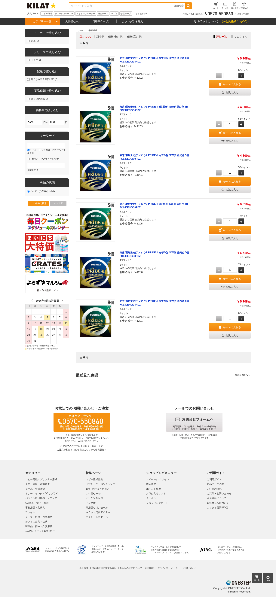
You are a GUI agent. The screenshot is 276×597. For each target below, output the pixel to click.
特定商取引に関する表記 (104, 568)
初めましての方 (215, 484)
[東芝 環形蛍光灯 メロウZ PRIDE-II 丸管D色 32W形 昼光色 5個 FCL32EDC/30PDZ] (95, 173)
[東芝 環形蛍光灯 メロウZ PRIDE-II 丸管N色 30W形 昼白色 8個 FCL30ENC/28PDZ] (95, 319)
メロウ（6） (37, 60)
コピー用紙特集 (94, 479)
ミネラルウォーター (85, 13)
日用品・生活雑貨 (35, 488)
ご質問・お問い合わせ (219, 493)
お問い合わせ (190, 568)
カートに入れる (231, 84)
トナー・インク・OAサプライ (41, 493)
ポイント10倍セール (97, 517)
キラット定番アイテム (98, 512)
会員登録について (216, 498)
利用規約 (149, 568)
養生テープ (103, 13)
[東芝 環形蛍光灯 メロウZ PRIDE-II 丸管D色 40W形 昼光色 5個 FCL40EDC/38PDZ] (95, 270)
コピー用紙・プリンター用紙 (41, 479)
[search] (188, 6)
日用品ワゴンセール (97, 507)
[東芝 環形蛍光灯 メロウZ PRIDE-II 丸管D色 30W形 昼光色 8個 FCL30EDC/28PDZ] (95, 76)
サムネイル (240, 36)
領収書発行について (218, 502)
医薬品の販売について (131, 568)
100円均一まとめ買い (97, 488)
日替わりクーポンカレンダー (102, 484)
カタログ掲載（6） (41, 98)
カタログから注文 (132, 21)
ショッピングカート (157, 502)
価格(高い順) (134, 36)
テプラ (114, 13)
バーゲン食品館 (94, 498)
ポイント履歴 (153, 488)
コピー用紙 (46, 13)
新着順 (100, 36)
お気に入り (232, 92)
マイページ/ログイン (157, 479)
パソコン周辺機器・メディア (41, 498)
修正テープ (126, 13)
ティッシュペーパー (64, 13)
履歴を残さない (243, 374)
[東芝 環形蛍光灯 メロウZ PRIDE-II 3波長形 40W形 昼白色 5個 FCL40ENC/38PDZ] (95, 222)
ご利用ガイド (214, 479)
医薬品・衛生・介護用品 (38, 526)
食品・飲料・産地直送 (37, 484)
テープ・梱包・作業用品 (38, 517)
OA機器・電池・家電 (36, 502)
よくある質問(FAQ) (217, 507)
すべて (33, 149)
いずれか (46, 149)
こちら (87, 449)
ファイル (30, 512)
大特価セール (73, 21)
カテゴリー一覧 (42, 21)
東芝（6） (36, 40)
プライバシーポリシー (169, 568)
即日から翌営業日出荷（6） (45, 79)
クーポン (151, 498)
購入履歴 (151, 484)
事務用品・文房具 (35, 507)
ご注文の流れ (214, 488)
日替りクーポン (101, 21)
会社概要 (83, 568)
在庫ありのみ (48, 191)
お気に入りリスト (156, 493)
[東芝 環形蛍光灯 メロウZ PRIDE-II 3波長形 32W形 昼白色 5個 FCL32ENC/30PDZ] (95, 125)
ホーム (81, 30)
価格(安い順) (115, 36)
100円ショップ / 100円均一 (40, 530)
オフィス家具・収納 (36, 521)
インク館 (91, 502)
